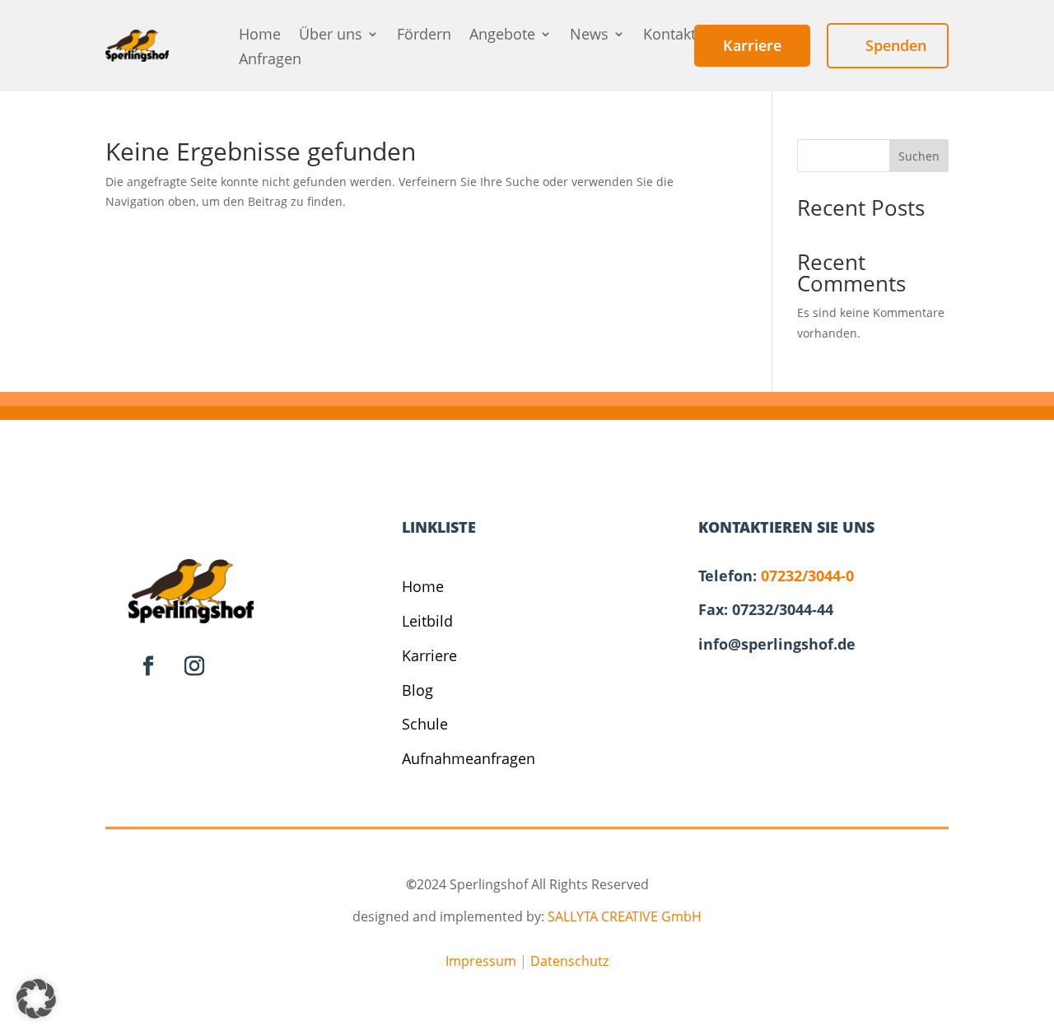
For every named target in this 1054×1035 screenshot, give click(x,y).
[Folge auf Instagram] (194, 666)
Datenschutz (569, 961)
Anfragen (270, 60)
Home (260, 36)
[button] (36, 999)
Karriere (429, 655)
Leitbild (427, 621)
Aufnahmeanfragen (468, 758)
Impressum (480, 961)
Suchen (919, 156)
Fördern (424, 36)
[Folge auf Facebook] (148, 666)
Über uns (330, 36)
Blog (417, 690)
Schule (425, 724)
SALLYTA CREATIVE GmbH (625, 916)
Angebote (502, 36)
